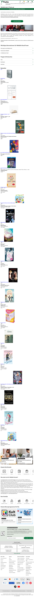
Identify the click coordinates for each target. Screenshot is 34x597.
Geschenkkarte (28, 565)
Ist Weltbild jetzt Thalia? (5, 52)
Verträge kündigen (20, 567)
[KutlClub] (18, 583)
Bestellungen (3, 62)
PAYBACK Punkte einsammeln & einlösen (25, 516)
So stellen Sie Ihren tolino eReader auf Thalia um (17, 9)
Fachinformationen (4, 562)
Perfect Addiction (3, 222)
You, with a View (3, 322)
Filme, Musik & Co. (4, 472)
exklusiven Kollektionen (22, 485)
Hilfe (10, 558)
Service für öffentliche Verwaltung (12, 571)
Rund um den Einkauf (20, 556)
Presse (2, 561)
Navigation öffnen (1, 4)
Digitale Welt (28, 572)
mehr (1, 69)
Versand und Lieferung (21, 561)
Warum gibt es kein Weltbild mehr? (6, 48)
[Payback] (12, 583)
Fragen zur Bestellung (20, 558)
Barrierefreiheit (3, 566)
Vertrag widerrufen (17, 553)
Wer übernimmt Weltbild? (5, 50)
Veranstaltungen (28, 573)
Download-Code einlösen (20, 564)
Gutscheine (2, 64)
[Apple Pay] (28, 579)
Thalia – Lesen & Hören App (29, 560)
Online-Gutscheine (20, 562)
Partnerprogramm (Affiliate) (29, 570)
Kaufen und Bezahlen (20, 559)
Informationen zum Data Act (20, 571)
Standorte (2, 563)
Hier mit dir (2, 241)
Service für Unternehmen (11, 568)
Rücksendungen (11, 562)
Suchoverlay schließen (22, 3)
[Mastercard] (9, 579)
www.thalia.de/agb (4, 493)
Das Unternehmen (3, 558)
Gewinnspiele (19, 501)
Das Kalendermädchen (4, 99)
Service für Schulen (12, 563)
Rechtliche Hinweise (10, 534)
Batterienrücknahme (12, 561)
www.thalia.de (3, 480)
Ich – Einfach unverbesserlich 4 (5, 152)
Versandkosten (18, 595)
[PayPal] (4, 583)
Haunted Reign (3, 78)
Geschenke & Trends (26, 472)
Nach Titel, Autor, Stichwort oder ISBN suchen (12, 3)
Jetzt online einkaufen (17, 21)
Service (10, 556)
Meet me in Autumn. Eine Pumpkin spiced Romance (8, 133)
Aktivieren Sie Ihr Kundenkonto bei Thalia (25, 456)
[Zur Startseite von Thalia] (5, 2)
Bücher (11, 472)
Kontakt (10, 559)
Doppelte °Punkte (4, 501)
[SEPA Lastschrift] (16, 579)
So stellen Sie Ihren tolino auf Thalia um (9, 456)
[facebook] (23, 583)
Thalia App (27, 558)
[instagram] (27, 583)
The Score (2, 363)
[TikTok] (15, 587)
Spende (11, 501)
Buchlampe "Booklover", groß (5, 114)
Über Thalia (2, 556)
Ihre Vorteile (28, 556)
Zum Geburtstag (26, 501)
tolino (1, 59)
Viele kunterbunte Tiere (4, 440)
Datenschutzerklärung (20, 569)
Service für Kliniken (12, 572)
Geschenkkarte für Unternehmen (29, 568)
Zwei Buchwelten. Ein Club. (9, 516)
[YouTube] (19, 587)
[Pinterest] (30, 583)
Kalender (19, 472)
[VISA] (5, 579)
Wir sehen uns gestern (4, 187)
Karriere (2, 559)
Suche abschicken (8, 4)
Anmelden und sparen (28, 538)
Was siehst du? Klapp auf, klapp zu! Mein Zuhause (8, 202)
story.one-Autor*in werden (29, 564)
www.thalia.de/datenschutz (13, 493)
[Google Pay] (22, 579)
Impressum (2, 568)
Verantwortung (3, 565)
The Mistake (2, 424)
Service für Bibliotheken (11, 566)
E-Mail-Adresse (9, 536)
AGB (1, 569)
